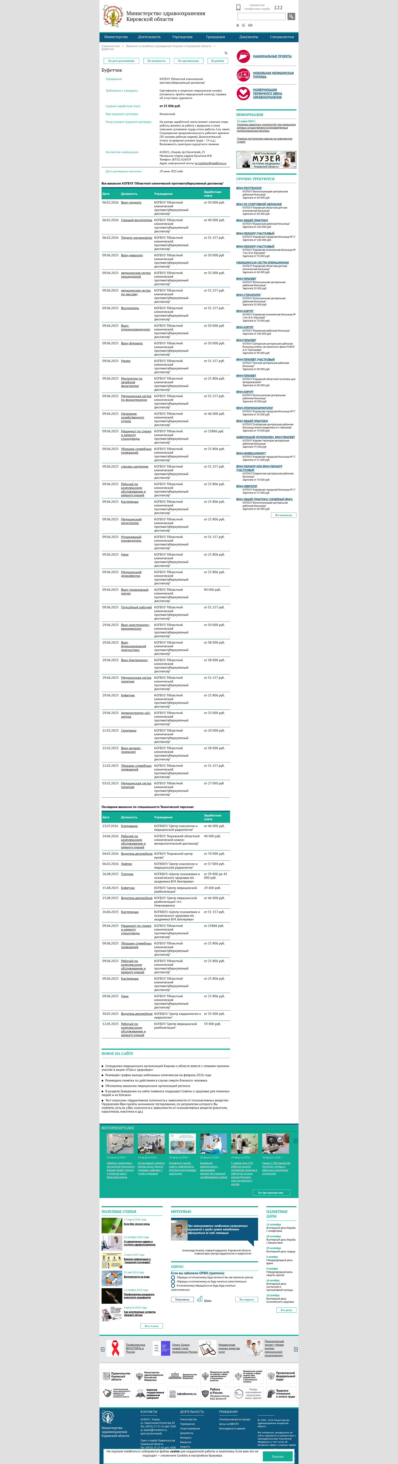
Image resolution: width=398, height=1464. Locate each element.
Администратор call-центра (136, 715)
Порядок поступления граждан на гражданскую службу (264, 140)
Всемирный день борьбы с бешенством (281, 1241)
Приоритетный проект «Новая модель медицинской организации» (274, 1348)
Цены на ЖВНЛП (229, 1424)
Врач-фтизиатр (132, 343)
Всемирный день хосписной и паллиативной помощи (279, 1287)
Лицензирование (190, 1428)
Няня (125, 554)
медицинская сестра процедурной (136, 275)
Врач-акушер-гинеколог (131, 750)
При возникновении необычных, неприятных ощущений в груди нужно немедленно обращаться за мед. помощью (218, 1229)
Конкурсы (186, 1437)
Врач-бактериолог (134, 660)
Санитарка (128, 730)
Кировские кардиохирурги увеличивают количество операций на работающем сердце (213, 1170)
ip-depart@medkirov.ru (154, 1430)
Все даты (286, 1310)
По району (217, 60)
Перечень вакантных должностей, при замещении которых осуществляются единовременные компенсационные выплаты (266, 128)
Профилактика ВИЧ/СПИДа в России (135, 1348)
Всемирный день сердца (280, 1251)
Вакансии (185, 1442)
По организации (188, 60)
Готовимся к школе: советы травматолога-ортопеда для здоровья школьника (182, 1168)
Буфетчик (128, 695)
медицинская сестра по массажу (136, 292)
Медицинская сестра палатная (136, 679)
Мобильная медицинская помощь (273, 75)
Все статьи (151, 1326)
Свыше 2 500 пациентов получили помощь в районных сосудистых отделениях (276, 1168)
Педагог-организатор (136, 237)
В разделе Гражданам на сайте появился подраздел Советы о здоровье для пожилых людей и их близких (165, 1093)
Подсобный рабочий (136, 607)
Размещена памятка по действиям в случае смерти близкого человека (156, 1080)
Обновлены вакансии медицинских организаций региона (147, 1086)
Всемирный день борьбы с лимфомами (281, 1229)
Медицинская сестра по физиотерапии (136, 398)
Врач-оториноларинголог (135, 327)
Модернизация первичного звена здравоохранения (267, 93)
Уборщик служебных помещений (136, 451)
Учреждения (182, 37)
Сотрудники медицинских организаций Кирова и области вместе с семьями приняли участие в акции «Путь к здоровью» (165, 1068)
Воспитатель (130, 308)
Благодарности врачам (232, 1428)
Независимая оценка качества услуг (229, 1348)
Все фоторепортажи (270, 1192)
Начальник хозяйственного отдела (132, 417)
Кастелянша (129, 501)
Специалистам (282, 37)
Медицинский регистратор (131, 521)
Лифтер (126, 864)
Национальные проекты (272, 56)
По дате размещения (121, 60)
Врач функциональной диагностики (133, 646)
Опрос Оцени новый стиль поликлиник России (185, 1348)
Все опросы (247, 1299)
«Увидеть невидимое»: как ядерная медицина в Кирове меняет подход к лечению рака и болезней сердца (121, 1170)
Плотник (127, 874)
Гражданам (215, 37)
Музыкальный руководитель (131, 539)
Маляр (126, 361)
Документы (248, 37)
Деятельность (149, 37)
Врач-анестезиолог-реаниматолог (135, 627)
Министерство (116, 37)
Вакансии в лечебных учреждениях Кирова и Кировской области (168, 46)
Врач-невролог (132, 255)
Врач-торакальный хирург (134, 591)
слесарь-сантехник (134, 466)
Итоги (207, 1300)
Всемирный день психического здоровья (280, 1300)
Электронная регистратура (234, 1419)
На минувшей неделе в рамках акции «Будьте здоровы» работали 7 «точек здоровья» (151, 1168)
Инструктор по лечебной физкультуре (131, 382)
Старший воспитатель (136, 220)
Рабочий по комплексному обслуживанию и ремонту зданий (133, 489)
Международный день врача (279, 1261)
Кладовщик (129, 826)
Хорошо (278, 1456)
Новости (185, 1446)
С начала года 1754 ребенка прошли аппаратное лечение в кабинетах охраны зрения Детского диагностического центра (244, 1173)
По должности (156, 60)
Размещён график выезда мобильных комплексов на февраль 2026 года (158, 1075)
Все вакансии (283, 515)
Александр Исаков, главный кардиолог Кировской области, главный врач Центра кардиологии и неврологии (216, 1252)
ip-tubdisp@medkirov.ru (210, 163)
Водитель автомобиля (137, 853)
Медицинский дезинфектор (131, 574)
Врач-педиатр (131, 202)
